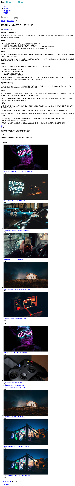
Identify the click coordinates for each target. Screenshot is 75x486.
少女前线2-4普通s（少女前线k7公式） (13, 382)
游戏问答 (6, 13)
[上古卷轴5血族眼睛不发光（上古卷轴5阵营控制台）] (26, 474)
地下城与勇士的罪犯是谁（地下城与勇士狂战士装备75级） (19, 171)
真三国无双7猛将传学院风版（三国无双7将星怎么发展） (18, 289)
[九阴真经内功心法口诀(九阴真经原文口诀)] (15, 385)
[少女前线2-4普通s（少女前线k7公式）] (26, 380)
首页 (5, 6)
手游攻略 (6, 8)
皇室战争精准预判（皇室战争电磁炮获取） (15, 200)
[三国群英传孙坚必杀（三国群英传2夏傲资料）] (26, 317)
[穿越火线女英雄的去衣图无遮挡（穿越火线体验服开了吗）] (26, 444)
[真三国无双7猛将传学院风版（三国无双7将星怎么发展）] (26, 287)
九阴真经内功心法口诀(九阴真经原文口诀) (14, 387)
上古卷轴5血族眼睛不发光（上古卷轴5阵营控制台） (17, 475)
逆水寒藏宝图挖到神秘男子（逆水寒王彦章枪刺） (16, 230)
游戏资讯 (6, 12)
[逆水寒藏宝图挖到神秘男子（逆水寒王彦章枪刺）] (26, 228)
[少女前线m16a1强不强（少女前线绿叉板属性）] (26, 351)
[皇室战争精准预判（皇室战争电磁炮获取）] (26, 199)
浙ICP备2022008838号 (6, 481)
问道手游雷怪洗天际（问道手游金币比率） (15, 259)
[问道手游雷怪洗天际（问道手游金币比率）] (26, 258)
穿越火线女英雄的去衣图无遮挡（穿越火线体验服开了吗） (19, 446)
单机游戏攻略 (7, 10)
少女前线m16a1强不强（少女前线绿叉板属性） (16, 352)
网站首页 (3, 21)
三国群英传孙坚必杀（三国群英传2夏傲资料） (16, 318)
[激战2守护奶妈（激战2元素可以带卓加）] (26, 415)
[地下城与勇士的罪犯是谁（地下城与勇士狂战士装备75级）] (26, 169)
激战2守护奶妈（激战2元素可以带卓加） (14, 417)
